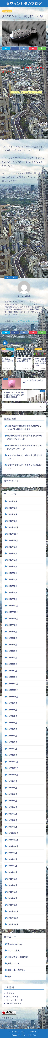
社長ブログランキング (11, 1018)
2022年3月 (12, 814)
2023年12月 (12, 684)
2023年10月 (12, 697)
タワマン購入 (7, 11)
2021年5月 (12, 879)
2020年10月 (12, 924)
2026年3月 (12, 508)
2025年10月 (12, 540)
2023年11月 (12, 690)
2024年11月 (12, 612)
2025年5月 (12, 573)
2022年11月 (12, 768)
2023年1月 (12, 755)
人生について (13, 963)
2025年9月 (12, 547)
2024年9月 (12, 625)
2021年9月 (12, 853)
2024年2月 (12, 671)
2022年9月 (12, 781)
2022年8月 (12, 788)
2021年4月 (12, 885)
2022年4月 (12, 807)
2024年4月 (12, 657)
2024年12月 (12, 605)
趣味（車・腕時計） (16, 970)
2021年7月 (12, 866)
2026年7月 (12, 501)
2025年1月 (12, 599)
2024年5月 (12, 651)
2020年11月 (12, 918)
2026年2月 (12, 514)
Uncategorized (14, 944)
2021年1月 (12, 905)
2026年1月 (12, 521)
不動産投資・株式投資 (17, 957)
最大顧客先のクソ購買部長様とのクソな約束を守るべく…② (24, 437)
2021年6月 (12, 872)
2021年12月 (12, 833)
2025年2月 (12, 592)
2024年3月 (12, 664)
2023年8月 (12, 710)
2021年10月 (12, 846)
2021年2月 (12, 898)
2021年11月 (12, 840)
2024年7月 (12, 638)
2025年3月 (12, 586)
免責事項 (33, 1031)
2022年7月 (12, 794)
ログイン (10, 993)
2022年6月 (12, 801)
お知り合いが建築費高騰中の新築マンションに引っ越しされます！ (24, 427)
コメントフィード (14, 1000)
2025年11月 (12, 534)
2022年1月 (12, 827)
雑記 (9, 976)
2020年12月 (12, 911)
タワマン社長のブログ (24, 3)
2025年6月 (12, 566)
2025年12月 (12, 527)
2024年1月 (12, 677)
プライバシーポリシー (19, 1031)
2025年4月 (12, 579)
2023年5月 (12, 729)
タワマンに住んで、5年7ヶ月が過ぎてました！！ (24, 457)
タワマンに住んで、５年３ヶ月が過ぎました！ (24, 466)
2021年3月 (12, 892)
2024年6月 (12, 644)
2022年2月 (12, 820)
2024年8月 (12, 631)
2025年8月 (12, 553)
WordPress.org (13, 1003)
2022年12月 (12, 762)
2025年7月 (12, 560)
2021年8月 (12, 859)
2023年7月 (12, 716)
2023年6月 (12, 722)
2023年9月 (12, 703)
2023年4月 (12, 735)
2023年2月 (12, 749)
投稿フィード (12, 996)
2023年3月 (12, 742)
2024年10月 (12, 618)
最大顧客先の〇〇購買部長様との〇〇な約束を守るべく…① (24, 447)
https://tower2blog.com (26, 321)
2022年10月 (12, 775)
